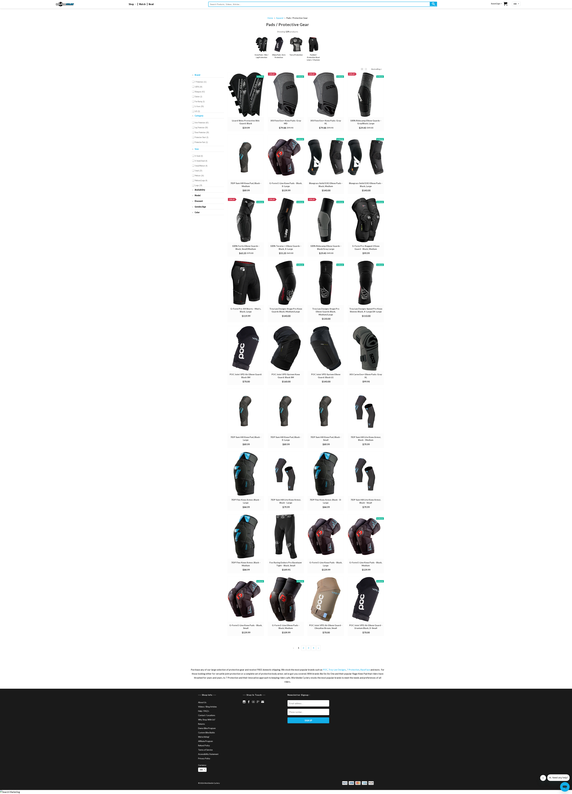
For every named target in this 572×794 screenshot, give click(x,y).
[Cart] (506, 4)
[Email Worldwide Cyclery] (262, 701)
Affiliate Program (205, 741)
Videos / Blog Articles (207, 706)
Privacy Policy (204, 758)
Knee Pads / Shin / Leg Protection (261, 56)
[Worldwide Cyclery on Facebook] (248, 701)
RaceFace (365, 669)
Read (151, 4)
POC (325, 669)
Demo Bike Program (207, 728)
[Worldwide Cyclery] (65, 4)
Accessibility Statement (208, 754)
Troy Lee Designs (337, 669)
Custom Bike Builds (206, 732)
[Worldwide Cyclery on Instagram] (244, 701)
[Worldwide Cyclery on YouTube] (253, 701)
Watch (142, 4)
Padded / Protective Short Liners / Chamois (313, 57)
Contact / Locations (206, 715)
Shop (132, 4)
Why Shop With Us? (206, 719)
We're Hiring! (203, 737)
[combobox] (322, 4)
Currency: (202, 765)
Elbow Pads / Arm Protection (279, 56)
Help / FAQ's (203, 711)
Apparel (279, 18)
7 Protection (353, 669)
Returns (201, 724)
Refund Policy (204, 745)
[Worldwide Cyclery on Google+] (258, 701)
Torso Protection (296, 55)
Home (270, 18)
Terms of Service (205, 750)
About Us (202, 702)
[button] (362, 69)
